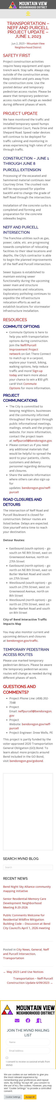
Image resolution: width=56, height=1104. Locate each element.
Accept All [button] (30, 1097)
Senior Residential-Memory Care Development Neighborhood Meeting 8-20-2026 (24, 903)
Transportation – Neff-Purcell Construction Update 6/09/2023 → (30, 981)
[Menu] (28, 13)
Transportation (13, 958)
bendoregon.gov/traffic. (22, 640)
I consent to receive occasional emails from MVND (28, 1063)
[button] (17, 1020)
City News (23, 949)
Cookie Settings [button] (13, 1097)
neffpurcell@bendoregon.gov (32, 440)
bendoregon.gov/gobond (26, 761)
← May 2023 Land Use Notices (23, 972)
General (36, 949)
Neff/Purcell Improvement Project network (23, 349)
